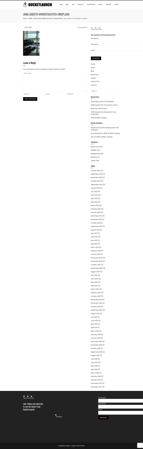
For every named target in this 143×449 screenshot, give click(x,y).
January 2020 (96, 296)
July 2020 (94, 275)
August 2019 (95, 314)
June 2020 (94, 279)
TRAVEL (93, 161)
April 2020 (94, 286)
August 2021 (95, 230)
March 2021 (95, 247)
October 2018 (95, 348)
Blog (73, 4)
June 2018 (94, 362)
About (67, 4)
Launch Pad (108, 4)
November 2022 (96, 178)
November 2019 (96, 303)
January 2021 (95, 254)
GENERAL (94, 150)
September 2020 (97, 268)
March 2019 (95, 331)
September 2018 (96, 352)
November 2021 (96, 219)
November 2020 (96, 261)
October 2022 (96, 181)
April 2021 (94, 244)
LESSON (93, 157)
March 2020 (95, 289)
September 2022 (97, 185)
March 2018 (95, 373)
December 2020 (96, 258)
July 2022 (94, 191)
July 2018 (94, 359)
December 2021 (96, 216)
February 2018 (96, 376)
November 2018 (96, 345)
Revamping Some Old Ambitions (102, 102)
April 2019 (94, 328)
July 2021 (94, 233)
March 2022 (95, 205)
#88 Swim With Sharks (99, 109)
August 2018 (95, 355)
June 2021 (94, 237)
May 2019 (94, 324)
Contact (116, 4)
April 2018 (94, 369)
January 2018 (95, 380)
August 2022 (95, 188)
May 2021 (94, 240)
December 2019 (96, 300)
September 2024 (97, 174)
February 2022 (96, 209)
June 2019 (94, 321)
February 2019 (96, 335)
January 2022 (96, 212)
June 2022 (94, 195)
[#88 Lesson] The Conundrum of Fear (104, 105)
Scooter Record (91, 4)
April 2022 (94, 202)
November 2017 (96, 387)
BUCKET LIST (95, 147)
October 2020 (96, 265)
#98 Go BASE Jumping (99, 118)
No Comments (82, 27)
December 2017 (96, 383)
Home (61, 4)
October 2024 (96, 171)
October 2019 (95, 307)
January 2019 (95, 338)
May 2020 (94, 282)
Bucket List (81, 4)
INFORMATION (95, 154)
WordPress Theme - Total (66, 446)
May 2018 (94, 366)
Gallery (100, 4)
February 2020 (96, 293)
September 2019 (96, 310)
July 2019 (94, 317)
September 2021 (96, 226)
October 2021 (95, 223)
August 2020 (95, 272)
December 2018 (96, 341)
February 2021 (95, 251)
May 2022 (94, 198)
